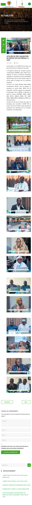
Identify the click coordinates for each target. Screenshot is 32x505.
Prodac (10, 63)
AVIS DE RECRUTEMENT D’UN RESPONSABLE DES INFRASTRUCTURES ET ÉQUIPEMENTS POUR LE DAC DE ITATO (15, 494)
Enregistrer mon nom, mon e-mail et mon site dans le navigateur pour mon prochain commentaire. (14, 447)
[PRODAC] (16, 4)
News (17, 63)
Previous (7, 402)
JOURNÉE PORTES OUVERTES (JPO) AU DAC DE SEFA (15, 481)
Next (26, 402)
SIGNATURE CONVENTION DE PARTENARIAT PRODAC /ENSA (16, 485)
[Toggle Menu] (3, 4)
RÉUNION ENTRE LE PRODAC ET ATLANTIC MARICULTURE (16, 489)
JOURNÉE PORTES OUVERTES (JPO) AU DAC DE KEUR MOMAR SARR (15, 476)
